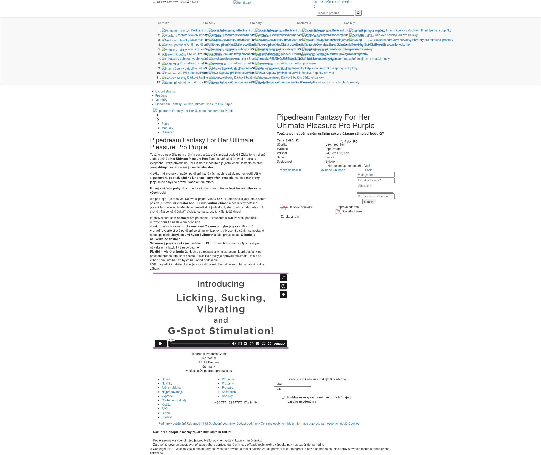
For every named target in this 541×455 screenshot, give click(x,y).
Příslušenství (305, 73)
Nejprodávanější (172, 392)
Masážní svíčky (347, 54)
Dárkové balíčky (208, 77)
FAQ (165, 408)
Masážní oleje (343, 40)
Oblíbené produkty (174, 400)
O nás (166, 413)
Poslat (369, 170)
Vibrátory (161, 100)
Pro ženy (209, 23)
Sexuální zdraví (321, 82)
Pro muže (162, 23)
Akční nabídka (171, 387)
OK (279, 389)
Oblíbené (326, 170)
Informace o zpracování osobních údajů (321, 423)
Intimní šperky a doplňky (324, 68)
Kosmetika (200, 63)
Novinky (167, 383)
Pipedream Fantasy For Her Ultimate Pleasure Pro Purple (193, 104)
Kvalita (166, 404)
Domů (166, 379)
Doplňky (349, 23)
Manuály (167, 128)
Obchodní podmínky (222, 423)
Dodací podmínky (248, 423)
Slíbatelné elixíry (350, 49)
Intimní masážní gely (361, 58)
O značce (168, 132)
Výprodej (168, 396)
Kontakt (167, 417)
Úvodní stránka (165, 91)
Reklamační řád (197, 423)
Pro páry (256, 23)
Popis (165, 123)
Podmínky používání (172, 423)
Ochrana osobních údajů (277, 423)
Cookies (353, 423)
